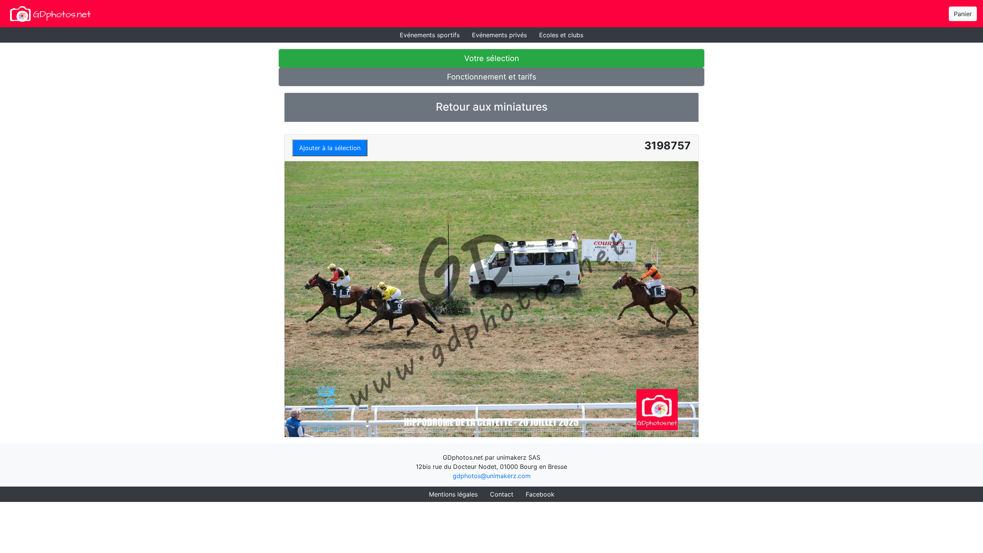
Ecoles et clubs (561, 35)
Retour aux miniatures (492, 106)
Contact (501, 494)
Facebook (540, 494)
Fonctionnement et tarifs (491, 76)
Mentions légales (453, 494)
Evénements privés (499, 35)
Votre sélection (491, 58)
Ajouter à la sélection (330, 148)
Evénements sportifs (430, 35)
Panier (963, 14)
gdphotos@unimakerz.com (492, 476)
